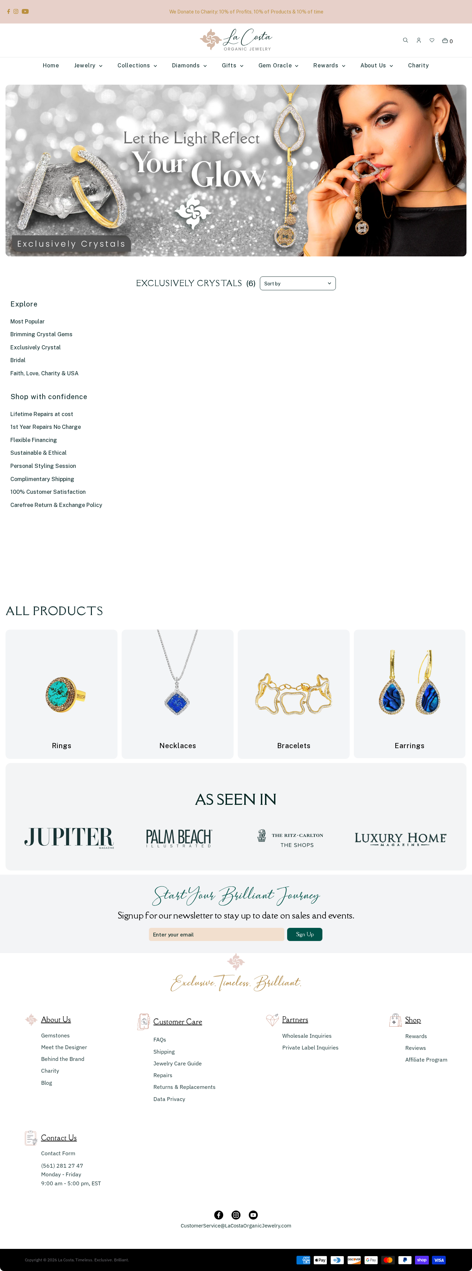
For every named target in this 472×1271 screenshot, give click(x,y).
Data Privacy (169, 1098)
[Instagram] (16, 11)
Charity (50, 1070)
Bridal (18, 360)
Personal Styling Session (43, 466)
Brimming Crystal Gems (41, 334)
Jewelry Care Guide (177, 1063)
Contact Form (58, 1153)
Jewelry (85, 65)
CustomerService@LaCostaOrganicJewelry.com (236, 1225)
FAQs (159, 1039)
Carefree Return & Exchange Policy (56, 505)
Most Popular (27, 321)
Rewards (416, 1036)
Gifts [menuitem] (230, 65)
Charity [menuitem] (418, 65)
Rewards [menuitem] (326, 65)
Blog (46, 1082)
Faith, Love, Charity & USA (44, 373)
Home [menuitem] (51, 65)
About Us (374, 65)
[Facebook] (9, 11)
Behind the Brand (62, 1058)
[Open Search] (406, 41)
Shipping (163, 1051)
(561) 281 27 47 (62, 1165)
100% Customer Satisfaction (48, 492)
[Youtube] (25, 11)
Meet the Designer (64, 1047)
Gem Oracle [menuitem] (276, 65)
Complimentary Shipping (42, 479)
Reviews (415, 1047)
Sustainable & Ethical (38, 453)
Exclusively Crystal (35, 347)
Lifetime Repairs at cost (41, 414)
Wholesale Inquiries (307, 1035)
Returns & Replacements (184, 1086)
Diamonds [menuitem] (187, 65)
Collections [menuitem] (134, 65)
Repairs (162, 1075)
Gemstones (55, 1035)
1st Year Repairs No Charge (45, 427)
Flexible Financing (33, 440)
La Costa (66, 1259)
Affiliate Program (426, 1059)
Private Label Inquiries (310, 1047)
